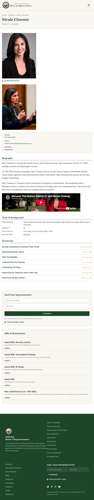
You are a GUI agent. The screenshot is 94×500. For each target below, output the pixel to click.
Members (11, 15)
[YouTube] (59, 487)
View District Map (15, 322)
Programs (8, 487)
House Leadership (53, 426)
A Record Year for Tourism (13, 262)
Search (47, 313)
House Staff (51, 438)
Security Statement (54, 453)
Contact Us (9, 479)
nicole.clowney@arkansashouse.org (17, 143)
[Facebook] (51, 487)
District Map (51, 441)
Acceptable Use (52, 456)
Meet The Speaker (53, 423)
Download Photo (12, 81)
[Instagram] (55, 487)
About (7, 490)
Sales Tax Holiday (9, 257)
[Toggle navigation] (89, 5)
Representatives (53, 434)
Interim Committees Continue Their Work (20, 246)
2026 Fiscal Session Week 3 (13, 277)
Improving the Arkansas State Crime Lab (19, 272)
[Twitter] (48, 487)
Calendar (8, 464)
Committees (9, 483)
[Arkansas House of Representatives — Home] (17, 5)
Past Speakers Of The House (57, 430)
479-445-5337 (10, 137)
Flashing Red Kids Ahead (13, 252)
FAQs (7, 475)
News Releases (10, 472)
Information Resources (13, 468)
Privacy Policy (52, 449)
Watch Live (9, 494)
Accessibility (51, 445)
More (7, 348)
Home (4, 15)
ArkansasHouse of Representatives (17, 438)
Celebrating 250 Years (11, 267)
